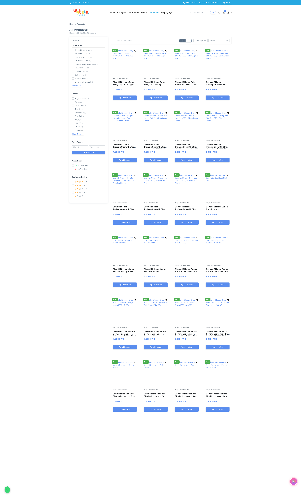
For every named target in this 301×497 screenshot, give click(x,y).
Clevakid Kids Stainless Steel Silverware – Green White (124, 396)
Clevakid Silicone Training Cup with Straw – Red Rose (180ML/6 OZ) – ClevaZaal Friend (186, 210)
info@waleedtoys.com (210, 3)
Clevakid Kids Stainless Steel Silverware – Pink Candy (155, 396)
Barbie (78, 102)
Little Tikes (80, 105)
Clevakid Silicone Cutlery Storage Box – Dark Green (217, 458)
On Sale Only (82, 169)
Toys (78, 120)
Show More (76, 86)
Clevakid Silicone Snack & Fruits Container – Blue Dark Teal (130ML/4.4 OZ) (217, 335)
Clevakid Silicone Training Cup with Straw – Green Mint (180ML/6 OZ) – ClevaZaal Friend (155, 210)
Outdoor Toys (81, 71)
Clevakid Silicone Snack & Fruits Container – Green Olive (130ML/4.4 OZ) (186, 335)
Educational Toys (83, 61)
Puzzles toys (81, 78)
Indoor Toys (81, 75)
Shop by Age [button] (167, 12)
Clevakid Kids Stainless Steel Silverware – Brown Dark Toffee (218, 396)
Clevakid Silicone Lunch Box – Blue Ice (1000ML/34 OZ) (217, 209)
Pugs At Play (82, 98)
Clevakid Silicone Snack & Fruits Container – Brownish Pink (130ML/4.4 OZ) (155, 335)
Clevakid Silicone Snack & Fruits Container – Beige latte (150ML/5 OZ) (125, 334)
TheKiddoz (80, 109)
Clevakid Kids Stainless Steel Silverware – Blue (186, 395)
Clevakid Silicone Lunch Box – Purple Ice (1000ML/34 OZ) (155, 271)
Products (154, 12)
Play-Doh (79, 116)
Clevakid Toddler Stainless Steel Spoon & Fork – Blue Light (124, 458)
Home (112, 12)
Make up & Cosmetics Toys (86, 64)
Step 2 (79, 130)
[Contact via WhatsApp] (7, 489)
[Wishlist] (219, 12)
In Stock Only (82, 165)
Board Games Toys (83, 57)
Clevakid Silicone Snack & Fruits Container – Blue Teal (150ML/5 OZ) (186, 271)
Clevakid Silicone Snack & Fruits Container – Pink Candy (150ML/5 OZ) (217, 271)
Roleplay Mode (82, 68)
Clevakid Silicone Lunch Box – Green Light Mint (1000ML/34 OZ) (124, 271)
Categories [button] (122, 12)
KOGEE (79, 123)
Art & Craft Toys (82, 54)
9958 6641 (191, 3)
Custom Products (140, 12)
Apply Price (90, 152)
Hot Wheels (80, 112)
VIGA (79, 127)
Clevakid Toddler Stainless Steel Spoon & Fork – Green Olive (186, 458)
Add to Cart (126, 98)
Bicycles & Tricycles (84, 82)
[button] (229, 12)
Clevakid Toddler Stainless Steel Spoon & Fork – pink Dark (155, 458)
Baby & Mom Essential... (121, 78)
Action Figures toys (84, 50)
